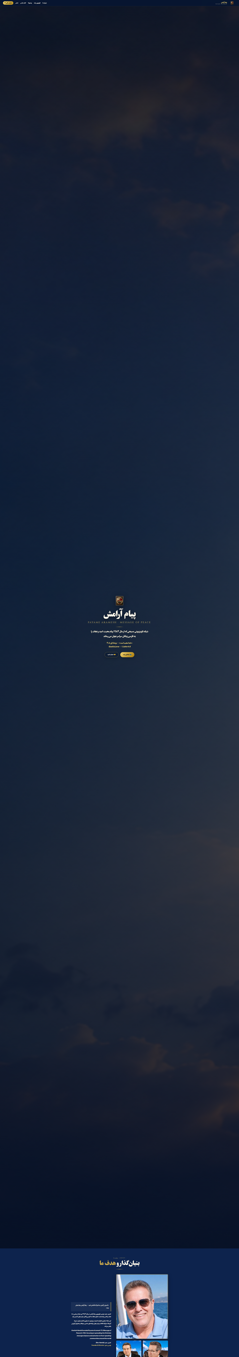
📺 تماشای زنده (127, 654)
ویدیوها (30, 3)
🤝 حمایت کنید (112, 654)
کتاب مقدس (23, 3)
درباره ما (44, 3)
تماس (16, 3)
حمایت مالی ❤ (8, 3)
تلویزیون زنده (37, 3)
